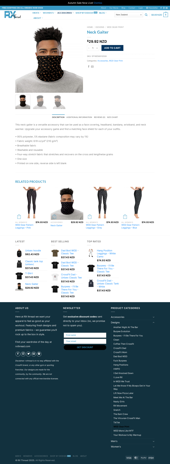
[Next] (78, 59)
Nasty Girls (118, 401)
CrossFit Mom (120, 352)
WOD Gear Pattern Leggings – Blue (130, 226)
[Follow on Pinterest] (39, 354)
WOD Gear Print (115, 27)
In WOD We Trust (121, 381)
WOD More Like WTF (123, 430)
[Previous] (20, 59)
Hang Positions (120, 365)
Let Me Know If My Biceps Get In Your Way (131, 387)
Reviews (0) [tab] (99, 117)
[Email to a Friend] (92, 66)
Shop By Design (84, 12)
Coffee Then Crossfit (123, 344)
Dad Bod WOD (120, 356)
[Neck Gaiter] (67, 203)
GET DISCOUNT (85, 347)
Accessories (64, 12)
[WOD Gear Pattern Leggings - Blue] (137, 203)
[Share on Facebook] (89, 66)
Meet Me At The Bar (123, 397)
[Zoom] (19, 89)
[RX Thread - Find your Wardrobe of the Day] (15, 14)
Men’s (36, 12)
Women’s (48, 12)
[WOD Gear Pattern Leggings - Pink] (31, 203)
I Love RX (117, 377)
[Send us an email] (166, 8)
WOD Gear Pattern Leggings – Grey (95, 226)
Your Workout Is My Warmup (127, 435)
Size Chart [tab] (112, 117)
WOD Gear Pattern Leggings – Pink (24, 226)
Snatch (116, 410)
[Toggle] (153, 317)
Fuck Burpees (120, 360)
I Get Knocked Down (123, 373)
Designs (99, 27)
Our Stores (113, 8)
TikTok (116, 422)
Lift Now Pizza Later (123, 393)
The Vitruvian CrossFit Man (126, 418)
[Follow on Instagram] (164, 8)
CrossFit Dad (119, 348)
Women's (116, 446)
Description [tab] (58, 117)
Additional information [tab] (79, 117)
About (103, 8)
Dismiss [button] (98, 2)
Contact (132, 8)
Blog (123, 8)
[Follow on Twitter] (28, 354)
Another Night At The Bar (125, 327)
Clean (116, 340)
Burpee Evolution (121, 331)
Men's (114, 441)
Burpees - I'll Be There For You (128, 335)
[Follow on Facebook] (161, 8)
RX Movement (120, 405)
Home (90, 27)
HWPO (116, 369)
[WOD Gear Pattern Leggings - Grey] (102, 203)
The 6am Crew (120, 414)
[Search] (146, 15)
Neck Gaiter (56, 225)
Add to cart (112, 47)
